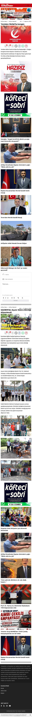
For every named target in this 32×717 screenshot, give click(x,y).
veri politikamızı (17, 715)
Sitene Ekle (3, 690)
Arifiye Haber (4, 21)
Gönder (16, 300)
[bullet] (14, 298)
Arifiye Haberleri (12, 21)
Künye (2, 688)
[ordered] (12, 298)
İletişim (2, 693)
